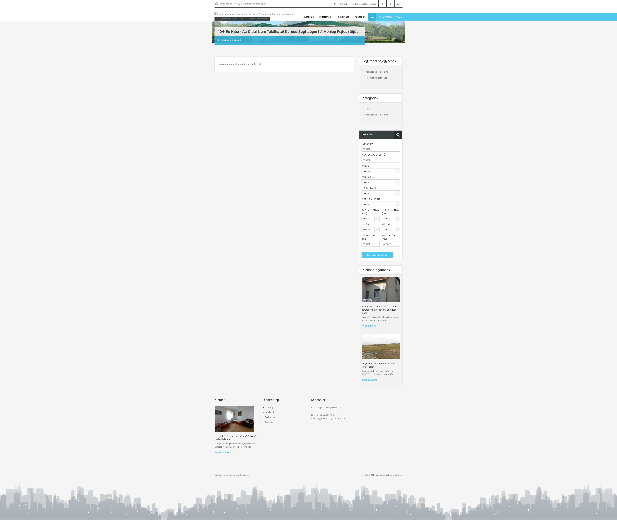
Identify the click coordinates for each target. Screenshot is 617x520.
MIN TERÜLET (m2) (368, 237)
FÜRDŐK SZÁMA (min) (390, 212)
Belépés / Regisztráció (365, 4)
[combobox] (381, 171)
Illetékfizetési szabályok (376, 78)
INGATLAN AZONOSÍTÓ (373, 155)
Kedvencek (342, 4)
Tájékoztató (342, 16)
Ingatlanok (325, 16)
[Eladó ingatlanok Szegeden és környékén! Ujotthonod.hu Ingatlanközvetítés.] (255, 15)
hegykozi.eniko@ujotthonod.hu (250, 3)
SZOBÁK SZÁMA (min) (370, 212)
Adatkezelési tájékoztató (376, 72)
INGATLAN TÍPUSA (371, 199)
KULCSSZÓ (367, 143)
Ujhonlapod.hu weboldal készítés (386, 475)
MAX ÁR (386, 224)
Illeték (368, 109)
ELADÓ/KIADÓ (369, 188)
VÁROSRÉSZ (368, 177)
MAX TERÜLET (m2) (389, 237)
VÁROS (365, 166)
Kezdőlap (309, 16)
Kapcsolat (360, 16)
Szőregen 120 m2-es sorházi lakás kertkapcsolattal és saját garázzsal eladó (379, 309)
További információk (378, 320)
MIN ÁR (365, 224)
